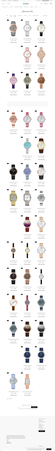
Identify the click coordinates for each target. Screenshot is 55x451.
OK (48, 449)
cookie (41, 448)
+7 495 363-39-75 (10, 0)
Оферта (8, 440)
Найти (52, 6)
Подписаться (34, 407)
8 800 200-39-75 (4, 0)
